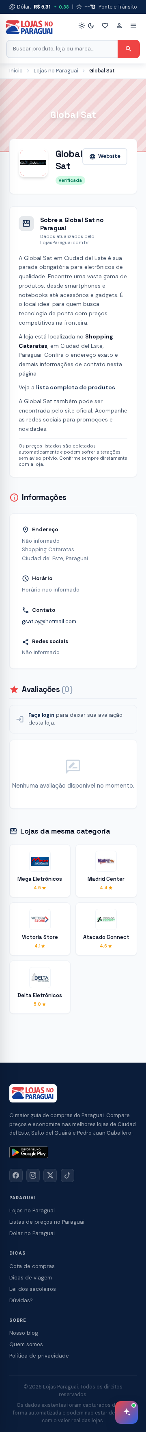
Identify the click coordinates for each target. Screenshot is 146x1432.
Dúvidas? (21, 1300)
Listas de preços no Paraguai (46, 1221)
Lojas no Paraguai (56, 70)
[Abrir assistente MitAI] (126, 1412)
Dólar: (39, 7)
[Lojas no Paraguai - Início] (29, 27)
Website (104, 156)
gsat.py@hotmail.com (49, 621)
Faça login (41, 715)
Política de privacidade (39, 1355)
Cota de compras (32, 1266)
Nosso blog (23, 1332)
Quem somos (26, 1344)
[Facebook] (16, 1175)
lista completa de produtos (75, 387)
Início (16, 70)
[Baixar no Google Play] (29, 1152)
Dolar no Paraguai (32, 1233)
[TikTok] (67, 1175)
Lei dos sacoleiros (32, 1289)
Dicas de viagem (30, 1277)
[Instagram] (33, 1175)
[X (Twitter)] (50, 1175)
